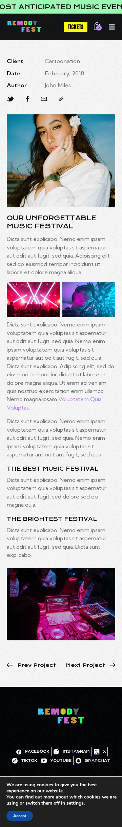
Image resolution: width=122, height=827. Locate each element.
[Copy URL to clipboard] (61, 99)
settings (75, 803)
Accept (19, 816)
